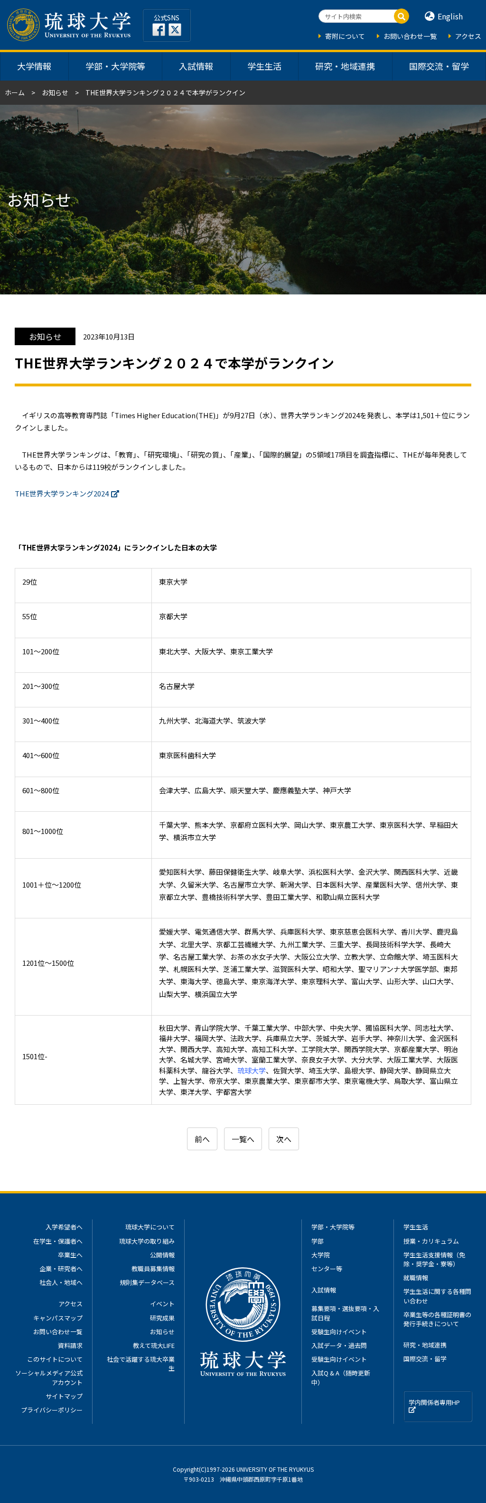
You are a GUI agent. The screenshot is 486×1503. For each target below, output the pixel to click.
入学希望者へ (64, 1226)
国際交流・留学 (439, 66)
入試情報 (196, 66)
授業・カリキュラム (431, 1241)
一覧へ (243, 1139)
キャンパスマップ (58, 1317)
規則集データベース (147, 1282)
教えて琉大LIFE (154, 1345)
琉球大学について (150, 1226)
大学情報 (34, 66)
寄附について (345, 36)
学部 (317, 1241)
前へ (202, 1139)
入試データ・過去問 (339, 1345)
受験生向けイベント (339, 1331)
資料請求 (70, 1345)
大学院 (320, 1254)
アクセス (468, 36)
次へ (283, 1139)
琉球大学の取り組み (147, 1241)
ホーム (15, 92)
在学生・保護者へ (58, 1241)
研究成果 (162, 1317)
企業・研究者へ (61, 1268)
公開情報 (162, 1254)
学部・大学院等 (115, 66)
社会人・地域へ (61, 1282)
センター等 (326, 1268)
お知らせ (55, 92)
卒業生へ (70, 1254)
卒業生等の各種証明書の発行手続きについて (437, 1319)
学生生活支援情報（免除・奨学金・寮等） (434, 1259)
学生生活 (264, 66)
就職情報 (415, 1277)
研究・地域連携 (345, 66)
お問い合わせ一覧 (410, 36)
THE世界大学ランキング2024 (62, 493)
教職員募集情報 (153, 1268)
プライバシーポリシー (52, 1409)
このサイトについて (55, 1359)
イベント (162, 1303)
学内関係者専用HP (434, 1402)
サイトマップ (64, 1396)
